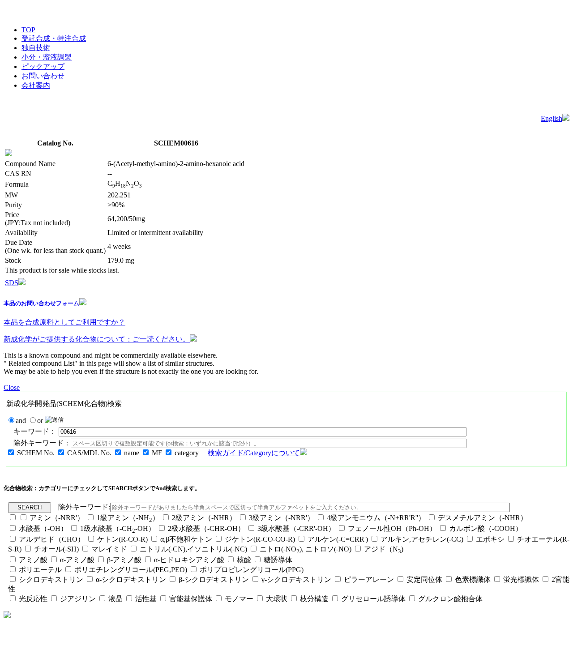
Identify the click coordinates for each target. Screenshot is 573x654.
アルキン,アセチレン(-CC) (422, 539)
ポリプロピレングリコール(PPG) (252, 569)
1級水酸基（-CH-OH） (117, 528)
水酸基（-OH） (43, 528)
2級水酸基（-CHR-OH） (206, 528)
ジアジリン (78, 599)
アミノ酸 (33, 560)
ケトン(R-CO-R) (123, 539)
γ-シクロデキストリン (296, 579)
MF (157, 453)
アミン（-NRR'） (57, 517)
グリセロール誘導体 (373, 599)
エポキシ (490, 539)
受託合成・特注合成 (53, 38)
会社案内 (35, 85)
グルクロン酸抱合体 (450, 599)
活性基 (146, 599)
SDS (11, 282)
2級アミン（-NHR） (204, 517)
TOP (28, 30)
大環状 (276, 599)
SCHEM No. (36, 453)
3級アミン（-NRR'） (281, 517)
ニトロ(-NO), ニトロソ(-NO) (305, 549)
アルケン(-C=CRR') (338, 539)
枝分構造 (314, 599)
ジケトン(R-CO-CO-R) (260, 539)
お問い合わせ (42, 76)
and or (30, 420)
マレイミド (109, 549)
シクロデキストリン (51, 579)
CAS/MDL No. (89, 453)
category (187, 453)
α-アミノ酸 (77, 560)
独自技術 (35, 47)
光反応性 (33, 599)
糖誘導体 (278, 560)
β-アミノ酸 (124, 560)
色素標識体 (473, 579)
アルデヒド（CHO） (52, 539)
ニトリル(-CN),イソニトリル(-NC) (193, 549)
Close (12, 387)
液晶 (115, 599)
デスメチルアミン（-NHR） (482, 517)
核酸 (244, 560)
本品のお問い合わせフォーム (41, 303)
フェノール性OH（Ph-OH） (392, 528)
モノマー (239, 599)
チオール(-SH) (56, 549)
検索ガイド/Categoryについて (254, 453)
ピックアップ (42, 66)
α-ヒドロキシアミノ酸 (189, 560)
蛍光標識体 (521, 579)
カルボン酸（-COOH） (485, 528)
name (131, 453)
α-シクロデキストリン (131, 579)
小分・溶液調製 (46, 57)
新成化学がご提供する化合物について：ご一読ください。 (97, 339)
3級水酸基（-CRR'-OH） (296, 528)
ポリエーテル (40, 569)
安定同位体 (424, 579)
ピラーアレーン (369, 579)
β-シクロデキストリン (214, 579)
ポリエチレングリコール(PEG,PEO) (130, 569)
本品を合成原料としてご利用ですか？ (64, 322)
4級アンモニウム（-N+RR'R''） (376, 517)
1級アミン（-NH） (128, 517)
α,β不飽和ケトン (187, 539)
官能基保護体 (190, 599)
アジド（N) (383, 549)
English (551, 118)
